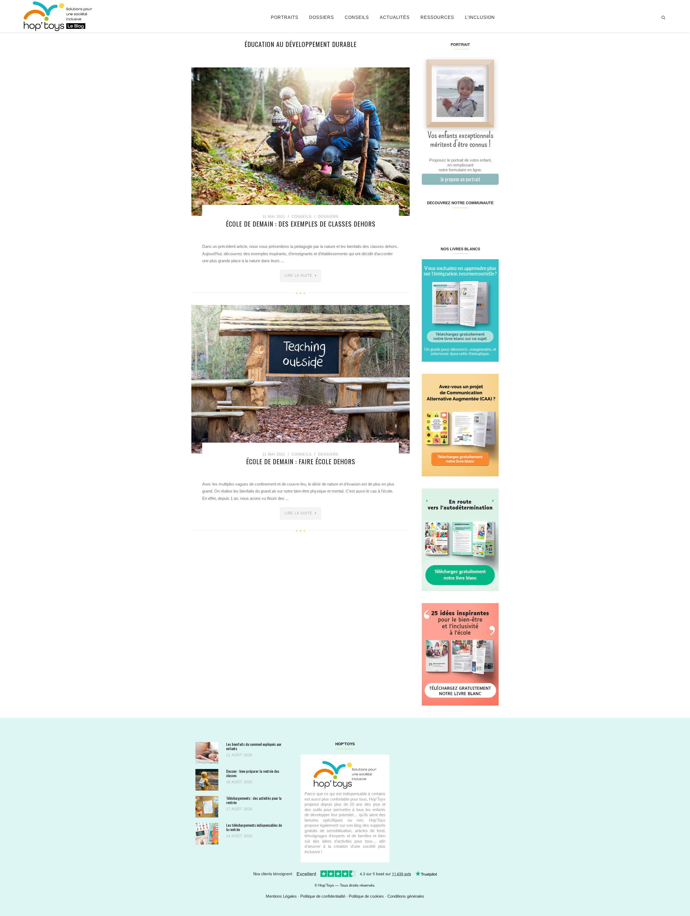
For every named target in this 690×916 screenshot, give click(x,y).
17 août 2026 (239, 809)
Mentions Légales (281, 896)
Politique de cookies (366, 896)
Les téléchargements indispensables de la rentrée (254, 827)
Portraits (284, 17)
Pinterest (453, 220)
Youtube (479, 220)
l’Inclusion (480, 17)
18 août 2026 (239, 782)
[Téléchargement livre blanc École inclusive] (460, 654)
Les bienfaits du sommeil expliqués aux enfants (253, 746)
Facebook (428, 220)
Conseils (357, 17)
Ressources (437, 17)
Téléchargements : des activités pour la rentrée (253, 800)
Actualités (395, 17)
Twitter (491, 220)
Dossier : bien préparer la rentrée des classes (252, 773)
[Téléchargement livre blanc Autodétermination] (460, 539)
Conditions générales (405, 896)
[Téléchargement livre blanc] (460, 310)
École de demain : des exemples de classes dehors (300, 223)
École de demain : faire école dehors (300, 461)
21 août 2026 (239, 755)
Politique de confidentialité (322, 896)
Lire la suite (298, 276)
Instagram (440, 220)
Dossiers (321, 17)
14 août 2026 (239, 836)
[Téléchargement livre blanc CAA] (460, 424)
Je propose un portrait (460, 179)
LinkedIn (466, 220)
